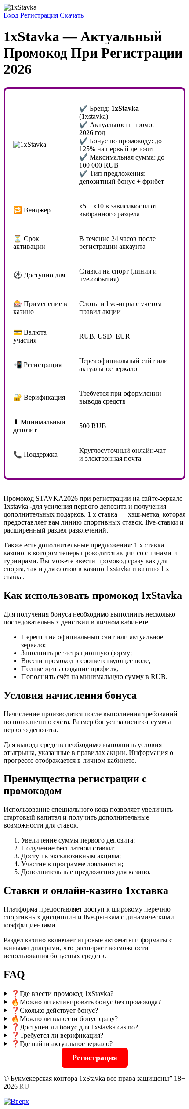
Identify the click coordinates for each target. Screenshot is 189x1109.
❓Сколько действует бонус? (54, 1010)
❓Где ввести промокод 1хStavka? (62, 993)
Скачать (72, 15)
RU (24, 1086)
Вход (11, 15)
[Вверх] (16, 1101)
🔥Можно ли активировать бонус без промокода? (86, 1002)
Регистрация (39, 15)
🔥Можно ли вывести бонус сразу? (64, 1018)
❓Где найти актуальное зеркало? (62, 1043)
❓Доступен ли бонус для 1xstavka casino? (74, 1027)
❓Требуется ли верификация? (57, 1035)
